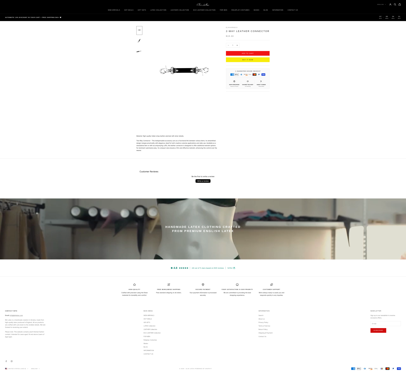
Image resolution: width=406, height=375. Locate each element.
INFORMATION (277, 10)
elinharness (232, 27)
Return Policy (263, 329)
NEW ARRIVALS (114, 10)
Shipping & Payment (266, 333)
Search (261, 315)
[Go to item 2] (139, 41)
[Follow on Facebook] (6, 361)
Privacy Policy (263, 322)
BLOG (266, 10)
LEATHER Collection (180, 10)
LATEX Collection (158, 10)
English (380, 4)
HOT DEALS (129, 10)
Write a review (203, 181)
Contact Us (262, 336)
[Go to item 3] (139, 51)
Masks (256, 10)
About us (262, 319)
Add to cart (248, 53)
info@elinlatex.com (16, 315)
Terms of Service (264, 326)
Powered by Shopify (203, 368)
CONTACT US (293, 10)
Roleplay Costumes (241, 10)
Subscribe (378, 330)
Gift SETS (142, 10)
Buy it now (247, 60)
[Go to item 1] (139, 30)
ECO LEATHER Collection (204, 10)
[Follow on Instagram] (12, 361)
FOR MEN (223, 10)
